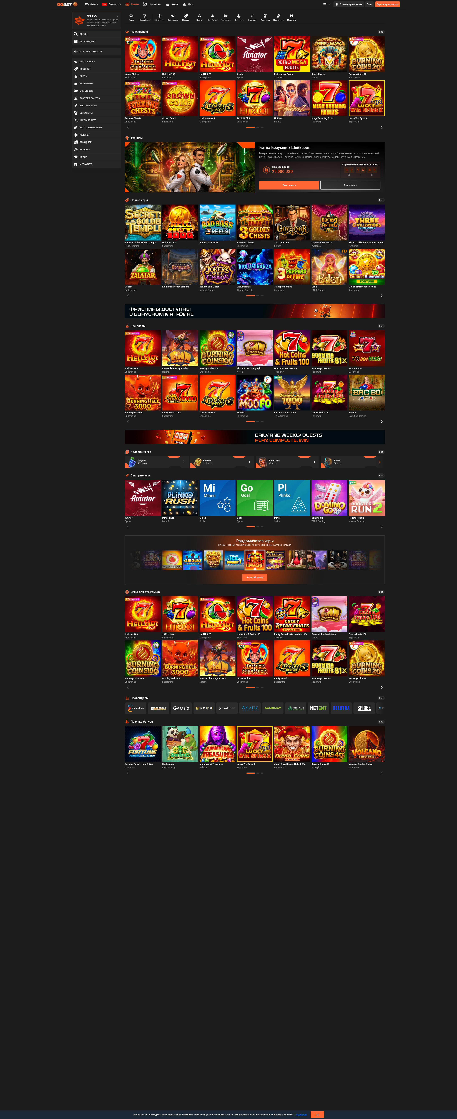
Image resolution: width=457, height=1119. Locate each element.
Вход (369, 4)
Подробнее (301, 1114)
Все (381, 32)
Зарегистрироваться (387, 4)
